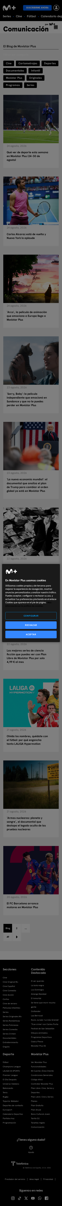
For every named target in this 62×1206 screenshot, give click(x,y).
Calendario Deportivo (13, 1114)
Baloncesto (8, 1088)
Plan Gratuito (37, 1105)
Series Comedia (10, 1029)
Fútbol (31, 16)
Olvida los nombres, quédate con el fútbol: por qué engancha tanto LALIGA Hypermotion (27, 740)
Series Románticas (11, 1021)
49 (8, 936)
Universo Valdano (11, 1084)
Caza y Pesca (37, 1041)
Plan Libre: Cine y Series (42, 1097)
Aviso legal (34, 1179)
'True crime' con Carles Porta (44, 1024)
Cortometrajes (27, 63)
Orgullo (6, 1047)
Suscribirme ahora (37, 7)
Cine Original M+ (10, 982)
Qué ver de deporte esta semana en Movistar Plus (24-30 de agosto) (27, 156)
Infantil (35, 70)
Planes (34, 1101)
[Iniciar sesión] (56, 8)
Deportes (50, 63)
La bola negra (37, 985)
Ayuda (31, 1152)
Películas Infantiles (11, 1008)
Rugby (5, 1097)
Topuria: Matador (11, 1101)
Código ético (37, 1079)
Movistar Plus (14, 77)
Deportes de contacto (13, 1105)
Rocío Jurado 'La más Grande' (45, 1020)
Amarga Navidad (38, 994)
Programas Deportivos (41, 1037)
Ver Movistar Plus (39, 1062)
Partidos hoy (8, 1118)
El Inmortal (36, 998)
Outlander (36, 1011)
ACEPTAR (31, 634)
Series (7, 16)
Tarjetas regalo (38, 1123)
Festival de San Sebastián (42, 1028)
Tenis (5, 1092)
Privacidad (48, 1179)
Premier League (10, 1075)
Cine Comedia (9, 990)
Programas (13, 85)
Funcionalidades (38, 1066)
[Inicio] (9, 7)
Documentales (15, 70)
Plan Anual (36, 1110)
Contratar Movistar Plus (42, 1084)
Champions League (12, 1066)
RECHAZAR (31, 625)
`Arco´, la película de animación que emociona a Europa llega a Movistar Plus (27, 315)
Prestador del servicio (15, 1179)
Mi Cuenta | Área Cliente (42, 1071)
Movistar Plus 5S (38, 1046)
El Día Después (10, 1079)
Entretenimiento (10, 1042)
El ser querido (37, 981)
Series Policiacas (10, 1025)
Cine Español (9, 986)
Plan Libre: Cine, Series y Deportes (42, 1090)
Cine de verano (10, 1003)
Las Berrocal (37, 1015)
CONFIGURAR (31, 615)
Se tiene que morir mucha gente (43, 1004)
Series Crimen (9, 1034)
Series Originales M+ (12, 1016)
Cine (19, 16)
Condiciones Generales (42, 1075)
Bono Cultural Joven (40, 1114)
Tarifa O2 (35, 1118)
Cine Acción (8, 995)
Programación (9, 1123)
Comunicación (37, 1127)
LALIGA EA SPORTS (11, 1071)
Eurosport (7, 1110)
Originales (35, 77)
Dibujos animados (39, 1033)
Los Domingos (37, 990)
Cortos (6, 999)
